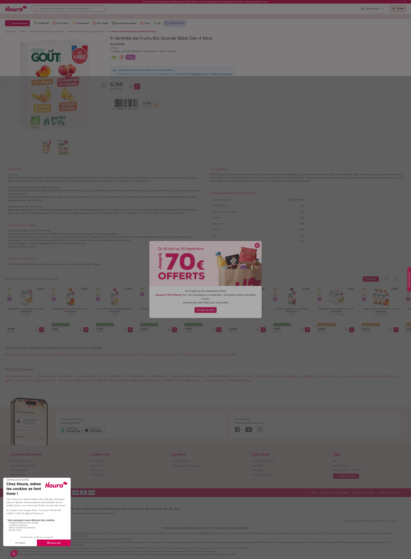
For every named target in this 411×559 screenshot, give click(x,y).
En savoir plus (205, 310)
